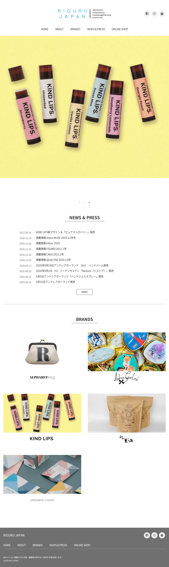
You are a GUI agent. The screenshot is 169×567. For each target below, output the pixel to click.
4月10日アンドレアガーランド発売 (55, 282)
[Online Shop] (162, 14)
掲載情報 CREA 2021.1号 (50, 254)
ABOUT (59, 29)
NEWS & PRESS (96, 29)
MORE (84, 292)
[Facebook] (147, 14)
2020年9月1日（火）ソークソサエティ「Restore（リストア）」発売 (75, 271)
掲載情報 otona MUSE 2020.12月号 (56, 237)
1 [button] (79, 202)
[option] (84, 107)
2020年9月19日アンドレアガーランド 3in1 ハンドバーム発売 (72, 265)
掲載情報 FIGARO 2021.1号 (51, 248)
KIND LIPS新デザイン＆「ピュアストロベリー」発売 (65, 232)
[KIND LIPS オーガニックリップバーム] (84, 107)
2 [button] (84, 202)
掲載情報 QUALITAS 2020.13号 (53, 259)
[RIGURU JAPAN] (84, 13)
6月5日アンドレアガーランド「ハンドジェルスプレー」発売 (69, 276)
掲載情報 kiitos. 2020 (48, 243)
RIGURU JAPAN (14, 535)
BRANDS (75, 29)
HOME (44, 29)
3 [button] (89, 202)
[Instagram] (154, 14)
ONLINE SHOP (120, 29)
